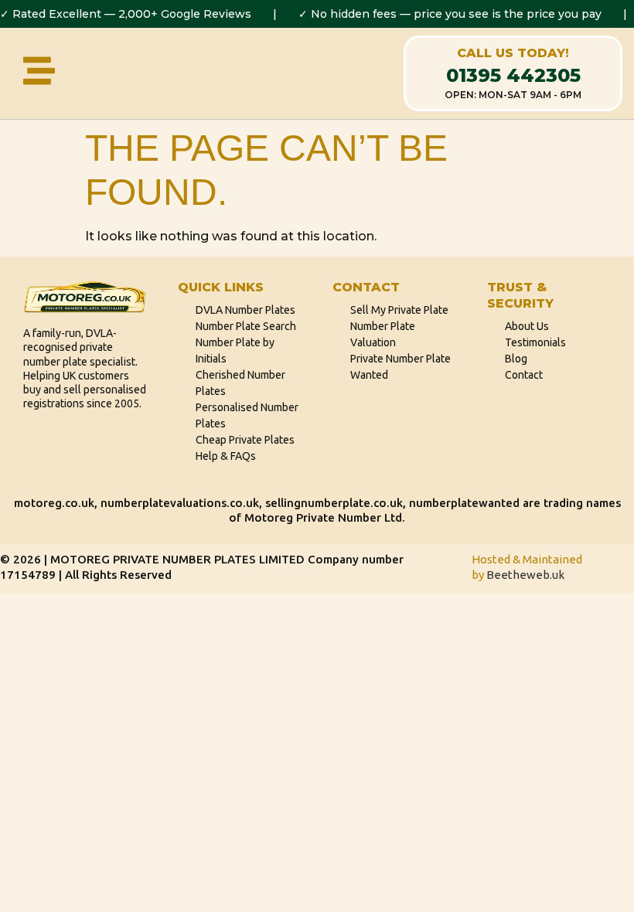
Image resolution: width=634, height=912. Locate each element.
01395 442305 (513, 75)
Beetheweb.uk (525, 574)
